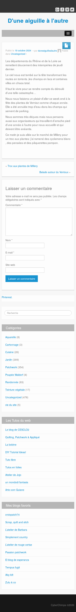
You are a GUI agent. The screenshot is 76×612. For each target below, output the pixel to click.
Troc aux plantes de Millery (23, 166)
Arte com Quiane (14, 489)
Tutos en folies (13, 467)
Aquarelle (10, 337)
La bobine (10, 444)
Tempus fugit (12, 567)
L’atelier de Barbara (16, 529)
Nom (8, 240)
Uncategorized (18, 53)
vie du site (11, 405)
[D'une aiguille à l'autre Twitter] (72, 10)
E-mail (9, 252)
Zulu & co (10, 582)
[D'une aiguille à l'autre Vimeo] (67, 10)
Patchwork (11, 367)
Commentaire (13, 205)
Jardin (8, 359)
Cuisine (9, 352)
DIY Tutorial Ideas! (15, 452)
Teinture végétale (15, 389)
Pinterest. (7, 297)
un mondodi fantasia (16, 482)
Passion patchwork (15, 552)
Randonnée (11, 382)
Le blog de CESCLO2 (17, 429)
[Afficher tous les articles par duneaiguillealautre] (59, 50)
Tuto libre (10, 459)
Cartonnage (12, 344)
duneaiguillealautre (47, 50)
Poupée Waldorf (14, 374)
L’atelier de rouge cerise (18, 544)
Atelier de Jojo (13, 475)
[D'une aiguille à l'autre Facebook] (62, 10)
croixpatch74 (12, 514)
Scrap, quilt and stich (17, 522)
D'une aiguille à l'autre (38, 20)
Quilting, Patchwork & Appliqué (22, 437)
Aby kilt (9, 574)
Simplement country (16, 537)
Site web (10, 265)
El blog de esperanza (17, 560)
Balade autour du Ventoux (53, 172)
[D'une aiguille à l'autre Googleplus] (57, 10)
